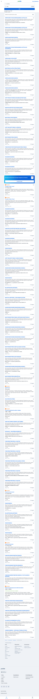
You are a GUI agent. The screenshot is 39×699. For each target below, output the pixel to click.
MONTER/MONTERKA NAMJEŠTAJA (12, 376)
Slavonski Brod (7, 647)
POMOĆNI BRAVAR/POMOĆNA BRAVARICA (14, 565)
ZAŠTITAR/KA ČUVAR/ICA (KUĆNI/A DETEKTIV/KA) (15, 97)
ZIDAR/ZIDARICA (8, 248)
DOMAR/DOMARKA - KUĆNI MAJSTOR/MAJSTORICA (16, 630)
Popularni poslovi (26, 646)
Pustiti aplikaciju (35, 1)
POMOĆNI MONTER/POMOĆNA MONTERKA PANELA (16, 147)
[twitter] (6, 687)
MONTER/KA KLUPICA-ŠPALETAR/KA (12, 68)
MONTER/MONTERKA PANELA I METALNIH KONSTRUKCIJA (17, 317)
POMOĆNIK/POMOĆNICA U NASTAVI (12, 441)
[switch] (33, 14)
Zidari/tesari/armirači (9, 492)
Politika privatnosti (4, 693)
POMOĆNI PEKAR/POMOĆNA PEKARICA (13, 555)
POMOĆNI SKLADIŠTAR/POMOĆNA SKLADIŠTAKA (15, 228)
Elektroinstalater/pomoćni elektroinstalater (14, 587)
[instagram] (4, 687)
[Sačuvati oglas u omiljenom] (33, 18)
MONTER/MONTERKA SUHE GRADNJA (13, 356)
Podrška (2, 681)
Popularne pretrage (8, 642)
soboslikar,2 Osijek (17, 648)
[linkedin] (9, 687)
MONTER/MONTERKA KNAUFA (11, 137)
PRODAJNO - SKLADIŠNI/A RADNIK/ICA (13, 431)
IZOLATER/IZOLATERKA (10, 399)
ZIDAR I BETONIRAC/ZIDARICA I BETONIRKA (14, 421)
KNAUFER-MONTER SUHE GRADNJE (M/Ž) (13, 107)
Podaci (2, 678)
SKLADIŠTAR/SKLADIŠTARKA (11, 287)
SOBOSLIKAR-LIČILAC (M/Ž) (11, 58)
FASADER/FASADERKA (9, 156)
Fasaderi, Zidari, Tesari (10, 199)
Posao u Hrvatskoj (4, 683)
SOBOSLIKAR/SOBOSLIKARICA (11, 37)
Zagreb (6, 646)
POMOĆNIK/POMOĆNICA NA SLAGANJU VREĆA (15, 461)
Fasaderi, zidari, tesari (9, 186)
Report (32, 24)
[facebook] (2, 687)
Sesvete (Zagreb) (7, 655)
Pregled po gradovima (27, 647)
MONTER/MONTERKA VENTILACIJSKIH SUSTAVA (15, 346)
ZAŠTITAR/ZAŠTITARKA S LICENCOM (13, 127)
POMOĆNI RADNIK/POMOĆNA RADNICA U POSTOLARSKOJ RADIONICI (17, 576)
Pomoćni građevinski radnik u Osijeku (13, 410)
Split (5, 650)
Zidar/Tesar (7, 387)
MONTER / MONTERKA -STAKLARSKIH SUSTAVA (15, 297)
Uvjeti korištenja (3, 691)
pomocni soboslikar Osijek (18, 649)
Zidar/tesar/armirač (9, 544)
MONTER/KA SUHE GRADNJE (11, 117)
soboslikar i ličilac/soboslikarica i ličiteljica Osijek (18, 652)
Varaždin (6, 658)
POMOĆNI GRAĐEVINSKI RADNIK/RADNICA (14, 600)
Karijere (2, 680)
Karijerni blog (28, 678)
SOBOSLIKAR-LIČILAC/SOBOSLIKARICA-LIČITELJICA (16, 17)
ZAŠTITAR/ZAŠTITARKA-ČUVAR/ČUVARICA (14, 258)
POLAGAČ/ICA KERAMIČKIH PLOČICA (12, 620)
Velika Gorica (7, 651)
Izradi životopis (19, 181)
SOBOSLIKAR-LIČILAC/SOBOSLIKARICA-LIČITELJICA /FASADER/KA (16, 48)
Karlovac (6, 654)
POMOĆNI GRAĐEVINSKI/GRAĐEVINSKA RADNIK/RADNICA (17, 610)
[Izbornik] (1, 1)
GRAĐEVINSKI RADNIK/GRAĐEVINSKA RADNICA (15, 268)
